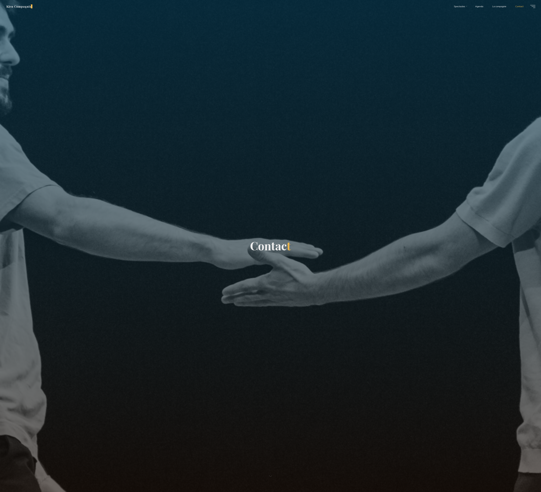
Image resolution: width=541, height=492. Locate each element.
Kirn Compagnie (19, 6)
